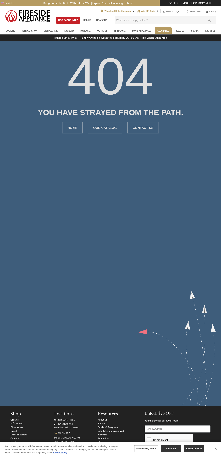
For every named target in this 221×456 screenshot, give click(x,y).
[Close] (215, 448)
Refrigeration (29, 30)
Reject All (171, 448)
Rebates (180, 30)
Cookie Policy (60, 452)
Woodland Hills (64, 420)
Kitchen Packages (19, 434)
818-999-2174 (63, 432)
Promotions (103, 438)
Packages (85, 30)
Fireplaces (120, 30)
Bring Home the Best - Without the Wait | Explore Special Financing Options (88, 3)
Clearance (163, 30)
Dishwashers (51, 30)
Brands (195, 30)
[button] (8, 3)
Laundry (69, 30)
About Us (210, 30)
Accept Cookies (194, 448)
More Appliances (141, 30)
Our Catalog (105, 128)
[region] (110, 449)
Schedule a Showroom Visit (111, 430)
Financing (101, 20)
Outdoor (102, 30)
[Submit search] (209, 20)
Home (72, 128)
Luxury (87, 20)
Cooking (10, 30)
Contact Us (143, 128)
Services (102, 423)
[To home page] (27, 16)
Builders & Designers (108, 427)
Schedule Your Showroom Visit (190, 3)
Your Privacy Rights (146, 448)
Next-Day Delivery (68, 20)
